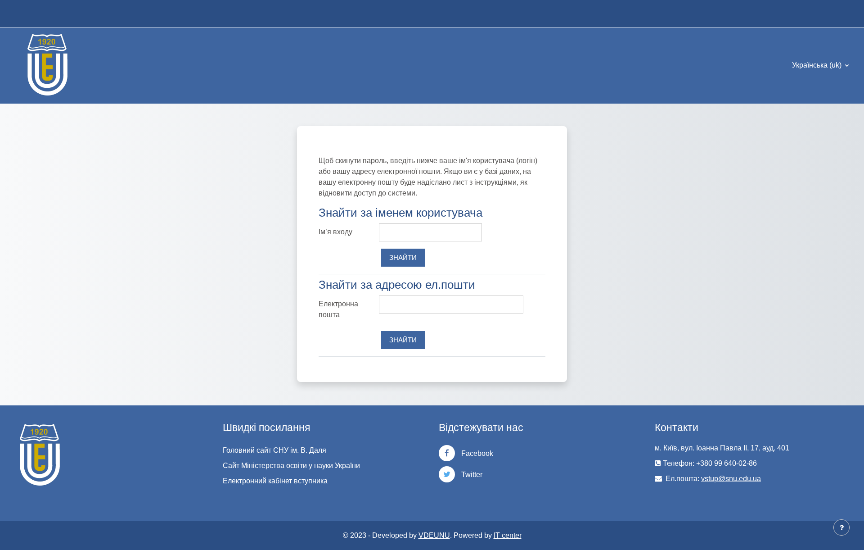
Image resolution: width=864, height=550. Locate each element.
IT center (508, 535)
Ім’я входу (335, 232)
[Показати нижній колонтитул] (841, 527)
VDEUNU (434, 535)
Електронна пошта (338, 309)
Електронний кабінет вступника (275, 481)
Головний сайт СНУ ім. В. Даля (274, 450)
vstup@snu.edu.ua (731, 478)
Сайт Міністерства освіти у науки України (291, 465)
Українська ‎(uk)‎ (817, 65)
